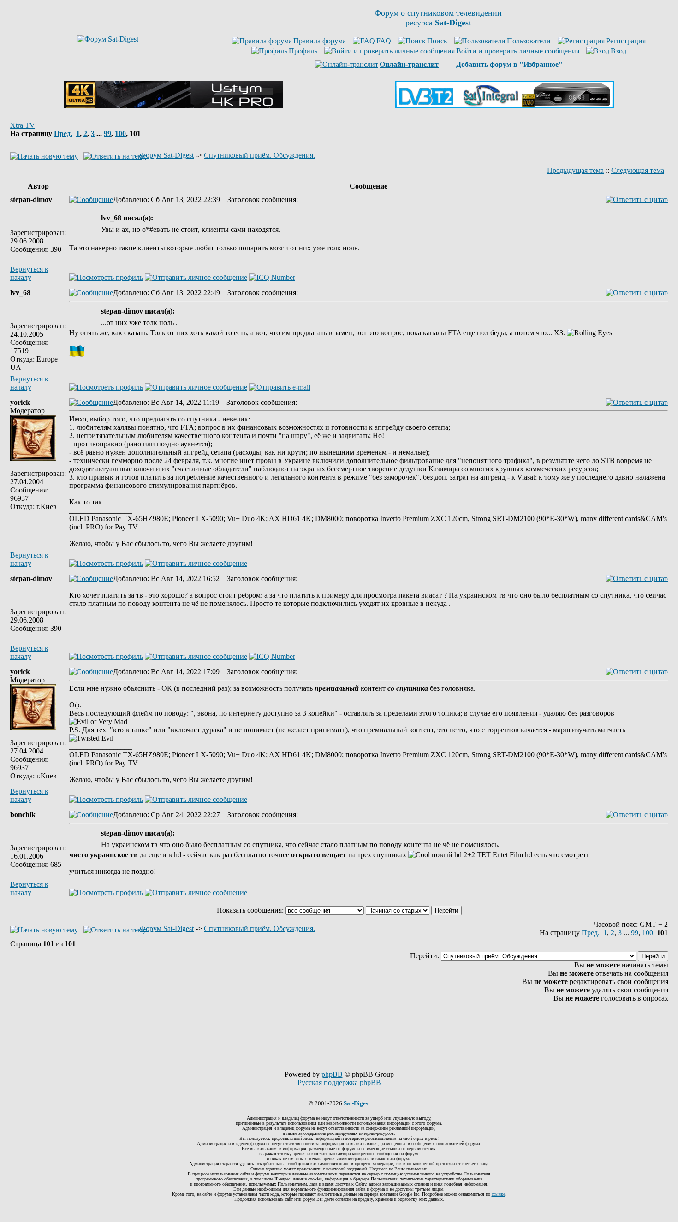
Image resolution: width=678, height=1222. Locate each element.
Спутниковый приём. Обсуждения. (259, 155)
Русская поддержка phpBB (339, 1082)
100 (120, 133)
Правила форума (319, 41)
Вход (618, 51)
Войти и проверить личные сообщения (517, 51)
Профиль (303, 51)
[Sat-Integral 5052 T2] (504, 106)
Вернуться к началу (29, 273)
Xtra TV (22, 125)
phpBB (332, 1074)
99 (107, 133)
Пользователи (529, 41)
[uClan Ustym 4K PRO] (173, 106)
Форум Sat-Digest (167, 155)
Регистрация (626, 41)
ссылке (498, 1194)
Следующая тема (637, 170)
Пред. (63, 133)
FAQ (383, 41)
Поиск (437, 41)
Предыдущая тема (575, 170)
